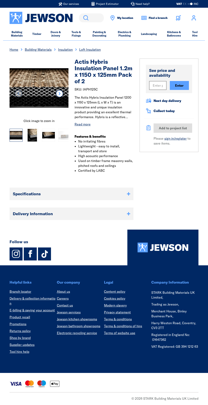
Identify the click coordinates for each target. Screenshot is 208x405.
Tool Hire (195, 33)
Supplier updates (22, 345)
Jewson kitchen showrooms (77, 319)
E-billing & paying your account (32, 310)
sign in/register (175, 138)
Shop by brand (20, 338)
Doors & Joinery (56, 33)
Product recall (20, 317)
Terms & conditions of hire (123, 326)
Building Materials (17, 33)
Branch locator (20, 291)
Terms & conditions (118, 319)
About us (63, 291)
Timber (36, 34)
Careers (63, 298)
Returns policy (20, 331)
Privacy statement (117, 312)
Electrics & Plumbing (124, 33)
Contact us (65, 305)
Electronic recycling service (77, 333)
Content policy (114, 291)
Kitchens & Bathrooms (174, 33)
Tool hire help (19, 352)
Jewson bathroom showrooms (78, 326)
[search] (91, 17)
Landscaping (149, 34)
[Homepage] (163, 247)
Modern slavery (115, 305)
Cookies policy (114, 298)
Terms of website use (119, 333)
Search (85, 17)
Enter (179, 85)
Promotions (18, 324)
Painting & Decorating (99, 33)
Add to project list (173, 128)
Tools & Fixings (76, 33)
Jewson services (69, 312)
